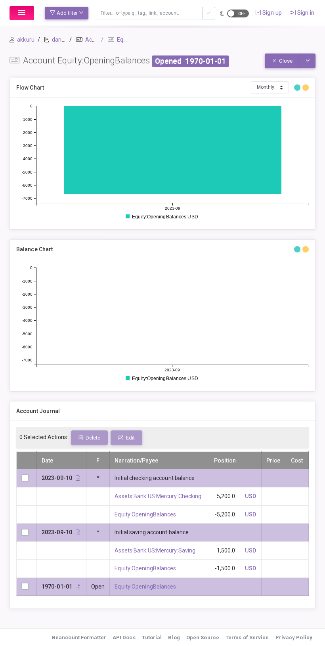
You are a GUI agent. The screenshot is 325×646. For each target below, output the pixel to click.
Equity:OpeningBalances (145, 514)
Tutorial (152, 637)
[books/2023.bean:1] (78, 478)
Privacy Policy (293, 637)
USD (250, 496)
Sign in (305, 12)
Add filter (67, 13)
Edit (130, 438)
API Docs (124, 637)
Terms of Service (247, 637)
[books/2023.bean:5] (78, 532)
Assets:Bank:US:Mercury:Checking (158, 496)
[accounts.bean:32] (78, 586)
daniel (59, 39)
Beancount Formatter (79, 637)
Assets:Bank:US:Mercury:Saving (155, 550)
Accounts (97, 39)
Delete (92, 438)
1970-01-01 (205, 61)
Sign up (271, 12)
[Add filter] (209, 13)
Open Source (202, 637)
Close (285, 61)
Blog (174, 637)
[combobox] (149, 13)
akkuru (25, 39)
